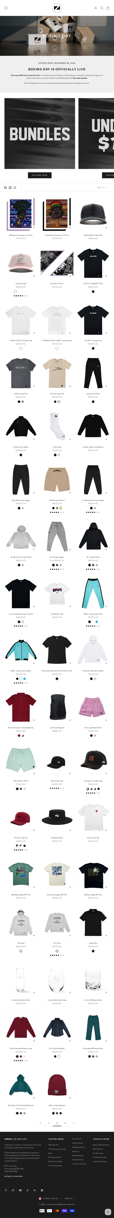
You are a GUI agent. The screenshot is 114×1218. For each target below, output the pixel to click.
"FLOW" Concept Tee (93, 340)
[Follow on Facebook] (5, 1190)
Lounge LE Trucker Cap (93, 781)
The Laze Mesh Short (93, 728)
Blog (50, 1153)
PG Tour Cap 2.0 (20, 838)
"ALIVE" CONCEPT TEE (93, 284)
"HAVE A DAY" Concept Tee (20, 340)
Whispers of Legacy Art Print (21, 235)
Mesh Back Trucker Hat (93, 235)
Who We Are (53, 1145)
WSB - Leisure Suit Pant (93, 614)
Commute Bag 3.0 (57, 728)
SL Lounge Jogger (57, 557)
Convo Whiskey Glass (93, 1000)
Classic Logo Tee (21, 394)
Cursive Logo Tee (57, 394)
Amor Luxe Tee (93, 838)
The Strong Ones (55, 1166)
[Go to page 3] (74, 1123)
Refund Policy (78, 1156)
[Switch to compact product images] (15, 187)
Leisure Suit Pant (93, 394)
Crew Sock (57, 447)
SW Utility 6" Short (21, 781)
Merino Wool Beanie (57, 1105)
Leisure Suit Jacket (21, 447)
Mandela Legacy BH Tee (20, 895)
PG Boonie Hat (57, 838)
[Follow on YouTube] (20, 1190)
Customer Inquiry (100, 1161)
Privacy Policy (78, 1160)
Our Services (98, 1153)
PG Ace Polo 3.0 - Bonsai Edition (21, 728)
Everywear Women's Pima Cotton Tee (57, 671)
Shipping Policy (78, 1147)
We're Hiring (77, 1143)
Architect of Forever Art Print (57, 235)
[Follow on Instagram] (13, 1190)
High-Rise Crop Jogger (21, 500)
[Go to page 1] (40, 1123)
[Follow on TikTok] (27, 1190)
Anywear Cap (21, 284)
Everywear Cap (57, 781)
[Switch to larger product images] (5, 187)
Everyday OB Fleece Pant (93, 1048)
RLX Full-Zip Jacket (57, 1048)
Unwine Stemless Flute (21, 1000)
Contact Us (77, 1139)
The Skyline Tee (57, 614)
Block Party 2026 (55, 1161)
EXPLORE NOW (40, 175)
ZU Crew (57, 943)
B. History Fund (54, 1157)
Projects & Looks (99, 1157)
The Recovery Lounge (57, 1149)
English (69, 1198)
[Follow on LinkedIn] (34, 1190)
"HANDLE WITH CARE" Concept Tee (57, 340)
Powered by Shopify (64, 1204)
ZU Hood (20, 943)
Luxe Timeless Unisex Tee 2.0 (21, 614)
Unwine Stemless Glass (57, 1000)
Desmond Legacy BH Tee (57, 895)
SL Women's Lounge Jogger (93, 500)
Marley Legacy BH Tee (93, 895)
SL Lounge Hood (93, 557)
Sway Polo (93, 943)
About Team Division (101, 1145)
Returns (75, 1151)
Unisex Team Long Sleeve (93, 447)
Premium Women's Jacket (93, 671)
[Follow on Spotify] (42, 1190)
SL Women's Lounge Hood (20, 557)
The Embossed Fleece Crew (21, 1048)
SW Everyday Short (57, 500)
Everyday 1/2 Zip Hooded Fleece (21, 1105)
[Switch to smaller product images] (10, 187)
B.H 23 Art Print (57, 284)
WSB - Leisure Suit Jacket (20, 671)
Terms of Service (79, 1164)
